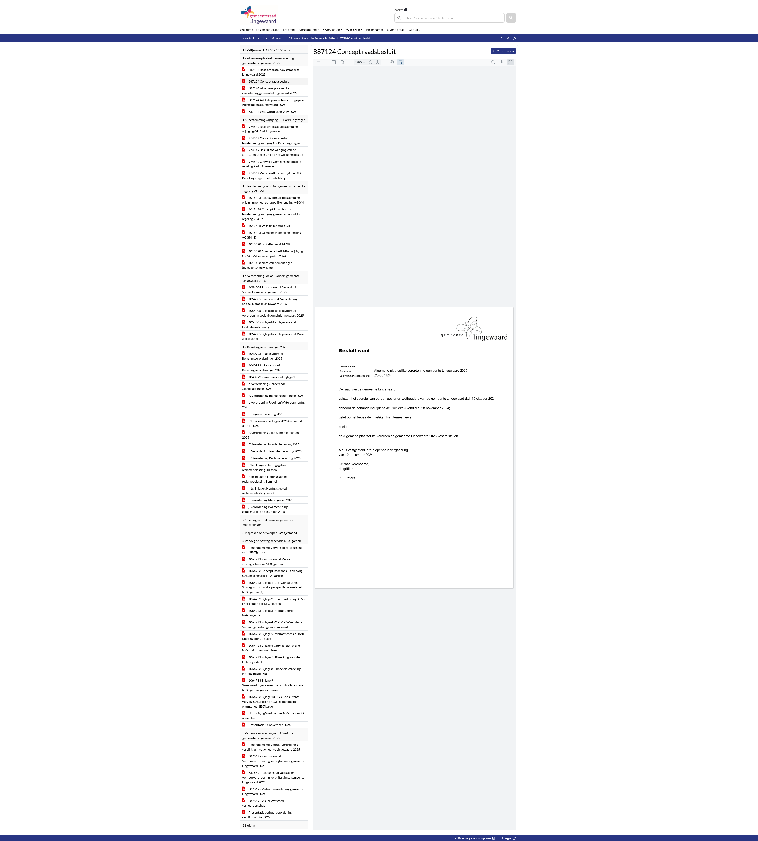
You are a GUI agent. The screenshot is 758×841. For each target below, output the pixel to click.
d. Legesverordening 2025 (265, 414)
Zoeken (398, 9)
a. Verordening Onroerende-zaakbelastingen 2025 (264, 386)
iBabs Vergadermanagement (474, 838)
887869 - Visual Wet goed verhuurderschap (263, 803)
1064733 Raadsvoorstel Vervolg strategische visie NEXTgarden (267, 561)
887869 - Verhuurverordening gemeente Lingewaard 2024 (272, 791)
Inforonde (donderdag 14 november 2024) (313, 38)
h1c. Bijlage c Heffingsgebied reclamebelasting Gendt (264, 490)
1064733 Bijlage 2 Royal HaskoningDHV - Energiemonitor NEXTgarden (273, 601)
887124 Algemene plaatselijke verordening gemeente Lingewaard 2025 (269, 90)
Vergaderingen (309, 29)
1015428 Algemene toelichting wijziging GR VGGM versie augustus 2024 (272, 253)
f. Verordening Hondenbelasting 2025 (273, 444)
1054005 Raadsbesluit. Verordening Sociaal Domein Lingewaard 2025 (269, 301)
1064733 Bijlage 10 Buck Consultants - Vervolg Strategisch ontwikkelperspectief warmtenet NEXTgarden (271, 701)
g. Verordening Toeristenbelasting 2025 (275, 451)
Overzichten (331, 29)
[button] (511, 18)
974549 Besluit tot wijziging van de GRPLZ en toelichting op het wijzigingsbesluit (272, 152)
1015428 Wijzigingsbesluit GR (269, 225)
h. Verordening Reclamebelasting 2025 (274, 458)
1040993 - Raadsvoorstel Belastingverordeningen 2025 (262, 356)
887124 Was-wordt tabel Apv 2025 (272, 111)
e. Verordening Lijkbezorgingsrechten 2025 (270, 435)
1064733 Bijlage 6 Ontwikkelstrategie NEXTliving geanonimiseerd (271, 648)
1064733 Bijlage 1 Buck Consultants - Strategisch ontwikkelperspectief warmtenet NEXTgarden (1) (272, 587)
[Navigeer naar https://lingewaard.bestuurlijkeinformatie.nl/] (259, 15)
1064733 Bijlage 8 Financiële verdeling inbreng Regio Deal (271, 671)
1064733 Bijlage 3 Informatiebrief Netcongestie (268, 613)
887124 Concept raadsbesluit (268, 81)
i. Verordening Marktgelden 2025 (270, 500)
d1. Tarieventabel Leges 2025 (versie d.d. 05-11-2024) (272, 423)
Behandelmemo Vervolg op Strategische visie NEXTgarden (272, 550)
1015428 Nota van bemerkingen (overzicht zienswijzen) (267, 265)
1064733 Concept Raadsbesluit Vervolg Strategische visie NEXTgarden (272, 573)
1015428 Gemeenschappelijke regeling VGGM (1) (271, 235)
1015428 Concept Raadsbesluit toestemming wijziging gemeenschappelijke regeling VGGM (271, 214)
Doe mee (289, 29)
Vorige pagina (505, 51)
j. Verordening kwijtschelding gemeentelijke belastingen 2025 (265, 509)
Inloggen (507, 838)
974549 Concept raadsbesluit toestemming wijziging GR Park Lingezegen (271, 140)
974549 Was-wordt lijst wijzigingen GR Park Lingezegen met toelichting (271, 175)
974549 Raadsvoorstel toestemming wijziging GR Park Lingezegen (270, 129)
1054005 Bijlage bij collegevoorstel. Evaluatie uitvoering (269, 324)
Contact (414, 29)
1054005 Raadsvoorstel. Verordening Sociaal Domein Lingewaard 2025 (270, 289)
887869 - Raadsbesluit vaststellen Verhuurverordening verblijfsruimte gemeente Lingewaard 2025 (273, 777)
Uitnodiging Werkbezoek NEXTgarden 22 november (273, 715)
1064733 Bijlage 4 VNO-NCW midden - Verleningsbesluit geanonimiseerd (272, 624)
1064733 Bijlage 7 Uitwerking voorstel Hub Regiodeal (271, 659)
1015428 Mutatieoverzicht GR (269, 244)
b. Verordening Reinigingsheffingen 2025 (276, 395)
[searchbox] (449, 18)
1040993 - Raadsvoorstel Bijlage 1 (271, 377)
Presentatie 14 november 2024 (269, 725)
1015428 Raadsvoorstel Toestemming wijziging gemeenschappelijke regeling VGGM (273, 200)
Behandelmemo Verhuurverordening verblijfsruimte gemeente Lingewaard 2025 (271, 747)
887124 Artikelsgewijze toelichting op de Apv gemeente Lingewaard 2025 (273, 102)
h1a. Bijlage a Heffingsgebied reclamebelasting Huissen (264, 467)
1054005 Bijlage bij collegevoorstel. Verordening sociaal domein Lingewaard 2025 (273, 313)
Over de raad (396, 29)
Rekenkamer (374, 29)
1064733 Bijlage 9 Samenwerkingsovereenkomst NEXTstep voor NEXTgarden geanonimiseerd (273, 685)
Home (265, 38)
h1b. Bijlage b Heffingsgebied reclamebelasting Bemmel (265, 479)
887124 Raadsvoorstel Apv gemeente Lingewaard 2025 (270, 72)
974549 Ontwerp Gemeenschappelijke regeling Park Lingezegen (271, 164)
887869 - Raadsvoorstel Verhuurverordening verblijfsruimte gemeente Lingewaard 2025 (273, 761)
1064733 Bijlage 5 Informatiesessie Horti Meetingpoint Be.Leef (273, 636)
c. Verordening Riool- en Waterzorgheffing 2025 (273, 404)
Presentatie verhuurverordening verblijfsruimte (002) (267, 814)
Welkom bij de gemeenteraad (259, 29)
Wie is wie (353, 29)
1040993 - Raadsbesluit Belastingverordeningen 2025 (262, 367)
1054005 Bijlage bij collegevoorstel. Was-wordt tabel (273, 336)
